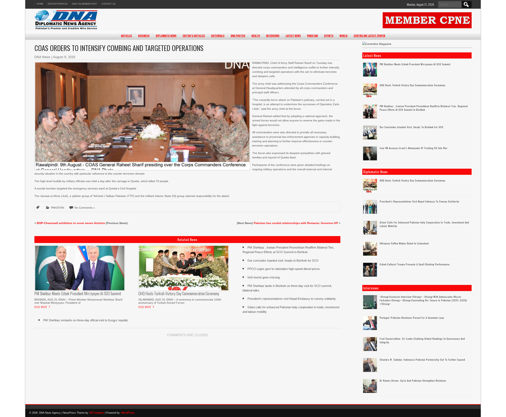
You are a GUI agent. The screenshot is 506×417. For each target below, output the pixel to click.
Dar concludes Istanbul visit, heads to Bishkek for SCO (282, 260)
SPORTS (328, 36)
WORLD (343, 36)
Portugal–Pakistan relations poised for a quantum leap (412, 317)
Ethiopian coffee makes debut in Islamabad (404, 243)
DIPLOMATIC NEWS (166, 36)
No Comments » (85, 207)
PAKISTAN (312, 36)
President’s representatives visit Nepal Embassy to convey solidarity (291, 298)
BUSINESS (144, 36)
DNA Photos (238, 36)
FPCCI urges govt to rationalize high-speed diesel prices (283, 268)
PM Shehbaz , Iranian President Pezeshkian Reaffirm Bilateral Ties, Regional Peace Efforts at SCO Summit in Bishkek (424, 107)
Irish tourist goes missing (263, 277)
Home (40, 4)
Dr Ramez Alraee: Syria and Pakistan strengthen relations (413, 380)
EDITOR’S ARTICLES (194, 36)
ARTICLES (126, 36)
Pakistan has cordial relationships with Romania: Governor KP (296, 223)
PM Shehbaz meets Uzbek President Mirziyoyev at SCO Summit (415, 64)
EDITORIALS (218, 36)
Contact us (108, 4)
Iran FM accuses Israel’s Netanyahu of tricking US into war (413, 148)
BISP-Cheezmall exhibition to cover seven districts (71, 223)
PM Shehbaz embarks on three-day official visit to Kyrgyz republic (85, 320)
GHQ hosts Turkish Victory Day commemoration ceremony (412, 85)
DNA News (42, 57)
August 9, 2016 (64, 57)
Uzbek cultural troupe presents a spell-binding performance (415, 264)
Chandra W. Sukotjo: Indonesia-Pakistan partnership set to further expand (422, 359)
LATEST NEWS (293, 36)
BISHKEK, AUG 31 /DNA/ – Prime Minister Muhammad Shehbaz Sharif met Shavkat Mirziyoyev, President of (78, 301)
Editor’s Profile (58, 4)
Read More (40, 307)
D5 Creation (97, 412)
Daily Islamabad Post (84, 4)
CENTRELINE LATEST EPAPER (369, 36)
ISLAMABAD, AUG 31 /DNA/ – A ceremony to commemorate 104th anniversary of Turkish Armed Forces (179, 301)
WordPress (128, 412)
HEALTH (255, 36)
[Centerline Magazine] (376, 43)
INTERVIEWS (272, 36)
